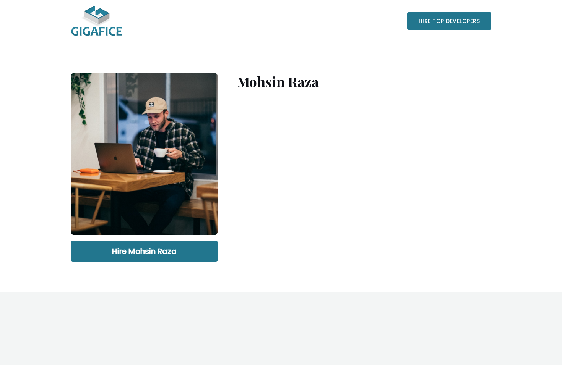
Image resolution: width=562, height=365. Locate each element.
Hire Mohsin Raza (144, 251)
